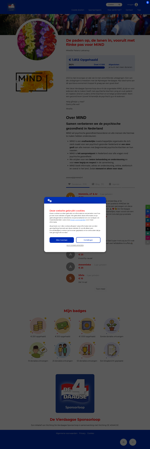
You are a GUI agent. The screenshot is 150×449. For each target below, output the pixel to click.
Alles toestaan (61, 240)
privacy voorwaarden (78, 220)
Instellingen (88, 240)
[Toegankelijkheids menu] (147, 2)
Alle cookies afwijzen (75, 245)
